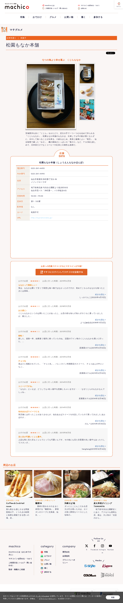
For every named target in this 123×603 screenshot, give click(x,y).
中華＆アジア (50, 500)
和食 (76, 500)
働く (83, 17)
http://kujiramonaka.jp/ (41, 218)
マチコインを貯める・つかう (90, 5)
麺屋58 (38, 503)
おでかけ (37, 17)
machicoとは (50, 5)
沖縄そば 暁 (70, 503)
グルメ (53, 17)
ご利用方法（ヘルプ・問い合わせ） (56, 8)
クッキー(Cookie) (42, 596)
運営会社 (66, 552)
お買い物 (68, 17)
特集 (22, 17)
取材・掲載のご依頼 (17, 569)
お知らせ (84, 8)
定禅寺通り (10, 500)
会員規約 (66, 556)
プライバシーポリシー (47, 599)
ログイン (119, 6)
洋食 (17, 500)
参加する (98, 17)
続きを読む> (100, 294)
